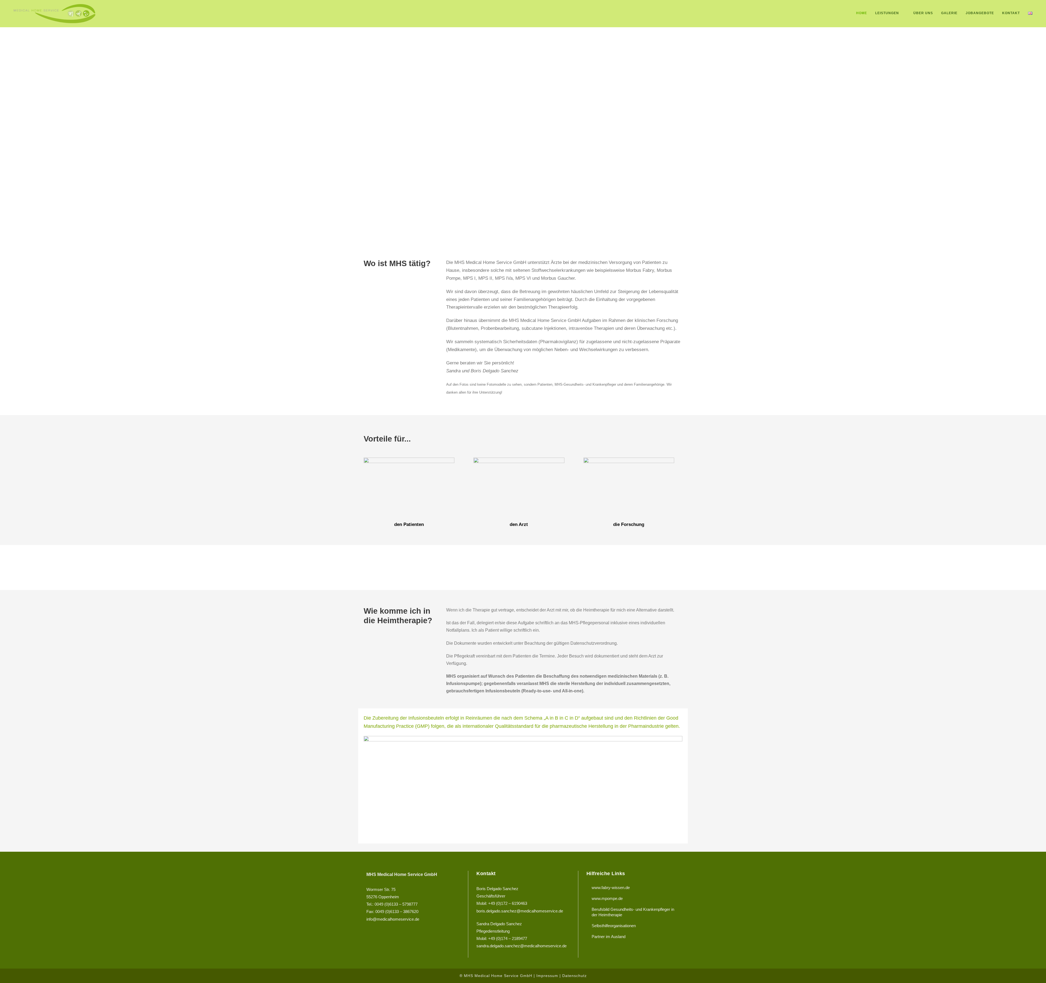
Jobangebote (980, 13)
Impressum (547, 975)
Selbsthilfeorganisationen (614, 925)
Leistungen (887, 13)
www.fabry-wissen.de (611, 887)
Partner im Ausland (608, 936)
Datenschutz (574, 975)
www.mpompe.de (607, 898)
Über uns (923, 13)
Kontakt (1011, 13)
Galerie (949, 13)
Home (861, 13)
